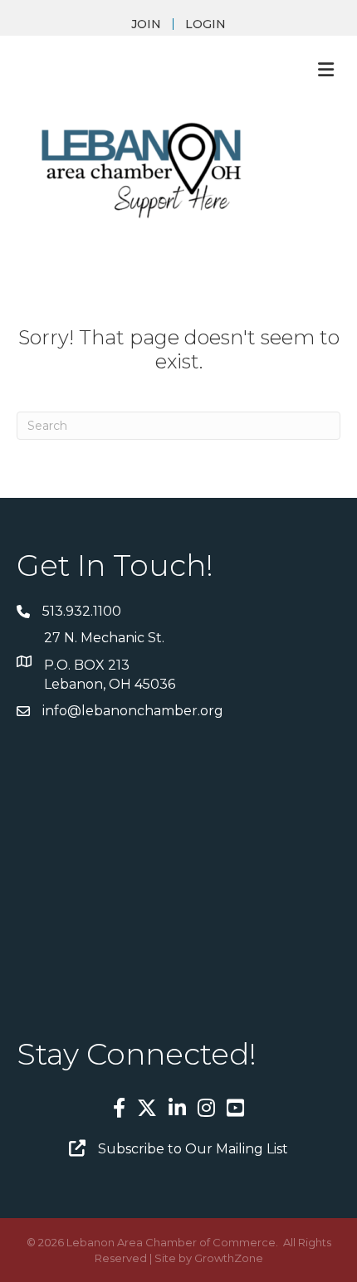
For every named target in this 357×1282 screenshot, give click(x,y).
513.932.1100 (81, 611)
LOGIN (205, 24)
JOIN (146, 24)
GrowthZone (228, 1258)
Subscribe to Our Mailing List (193, 1149)
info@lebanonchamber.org (132, 711)
